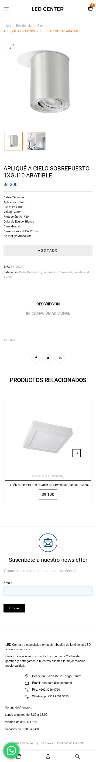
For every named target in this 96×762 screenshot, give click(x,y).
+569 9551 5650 (58, 696)
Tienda (8, 277)
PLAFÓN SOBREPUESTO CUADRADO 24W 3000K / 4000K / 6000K (48, 485)
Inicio (7, 25)
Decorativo (34, 272)
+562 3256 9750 (49, 689)
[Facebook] (35, 358)
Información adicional (48, 313)
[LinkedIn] (60, 358)
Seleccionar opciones (76, 453)
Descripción (48, 304)
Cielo (40, 25)
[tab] (48, 306)
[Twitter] (48, 358)
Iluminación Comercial (57, 272)
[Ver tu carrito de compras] (90, 8)
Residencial (24, 25)
